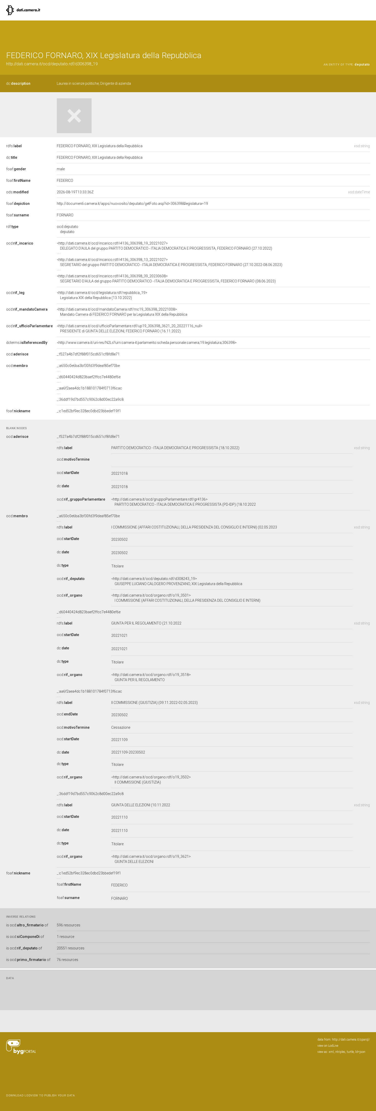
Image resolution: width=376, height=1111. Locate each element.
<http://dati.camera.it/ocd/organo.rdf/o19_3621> (151, 859)
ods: (17, 192)
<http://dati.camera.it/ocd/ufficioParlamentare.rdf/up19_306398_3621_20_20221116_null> (130, 328)
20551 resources (70, 948)
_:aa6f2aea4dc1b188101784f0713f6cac (89, 388)
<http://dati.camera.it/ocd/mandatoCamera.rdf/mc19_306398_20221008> (122, 311)
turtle (350, 1052)
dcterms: (26, 343)
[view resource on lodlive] (367, 33)
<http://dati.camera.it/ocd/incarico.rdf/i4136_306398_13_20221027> (169, 262)
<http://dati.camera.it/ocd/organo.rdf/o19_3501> (185, 597)
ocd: (19, 243)
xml (331, 1052)
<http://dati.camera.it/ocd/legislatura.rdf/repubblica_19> (102, 295)
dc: (18, 83)
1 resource (65, 937)
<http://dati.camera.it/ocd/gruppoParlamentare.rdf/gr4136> (183, 501)
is (27, 925)
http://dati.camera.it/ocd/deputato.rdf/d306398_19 (52, 63)
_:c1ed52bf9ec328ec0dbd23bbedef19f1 (89, 411)
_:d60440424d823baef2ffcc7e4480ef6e (88, 377)
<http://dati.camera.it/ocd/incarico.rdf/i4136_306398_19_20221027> (164, 245)
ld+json (360, 1052)
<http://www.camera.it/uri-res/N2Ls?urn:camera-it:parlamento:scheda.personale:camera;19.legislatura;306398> (147, 343)
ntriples (340, 1052)
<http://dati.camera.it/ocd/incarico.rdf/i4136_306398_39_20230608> (166, 278)
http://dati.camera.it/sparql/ (351, 1039)
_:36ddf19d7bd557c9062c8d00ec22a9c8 (90, 399)
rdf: (12, 227)
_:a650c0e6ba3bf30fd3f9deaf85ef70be (88, 366)
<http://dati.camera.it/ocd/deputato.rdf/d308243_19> (176, 581)
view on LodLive (327, 1045)
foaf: (16, 169)
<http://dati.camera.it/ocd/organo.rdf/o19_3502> (151, 779)
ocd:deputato (67, 229)
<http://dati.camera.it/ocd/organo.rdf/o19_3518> (151, 677)
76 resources (67, 960)
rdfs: (14, 146)
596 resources (68, 925)
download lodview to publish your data (40, 1095)
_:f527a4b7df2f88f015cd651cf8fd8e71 (88, 354)
